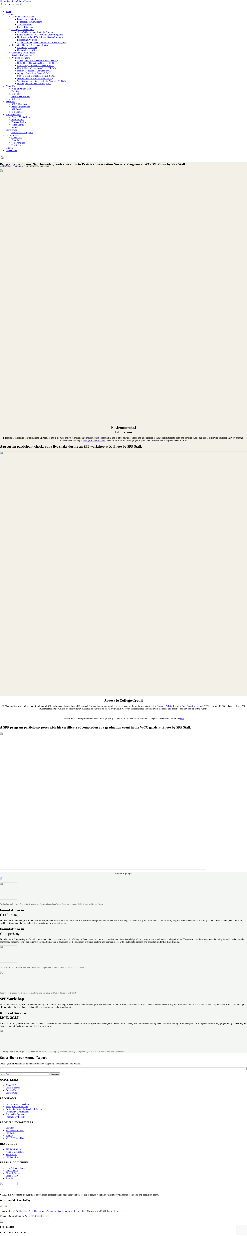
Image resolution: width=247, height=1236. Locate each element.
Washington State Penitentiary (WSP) (34, 83)
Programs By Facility (15, 1117)
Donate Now (14, 4)
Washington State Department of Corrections (66, 1211)
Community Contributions (23, 52)
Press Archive (17, 119)
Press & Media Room (21, 117)
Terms (116, 1211)
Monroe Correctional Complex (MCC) (34, 70)
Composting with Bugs (27, 50)
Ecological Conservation (22, 29)
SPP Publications (19, 104)
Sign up (3, 4)
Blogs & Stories (18, 122)
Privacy (108, 1211)
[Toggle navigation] (1, 7)
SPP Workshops (24, 24)
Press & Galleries (13, 114)
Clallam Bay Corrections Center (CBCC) (35, 65)
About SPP (11, 1085)
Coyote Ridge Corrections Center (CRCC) (36, 68)
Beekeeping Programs (27, 40)
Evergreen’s (162, 706)
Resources (10, 101)
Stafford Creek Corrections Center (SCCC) (36, 76)
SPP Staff (15, 99)
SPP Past (15, 94)
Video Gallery (17, 125)
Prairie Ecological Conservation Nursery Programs (40, 34)
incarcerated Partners (15, 1130)
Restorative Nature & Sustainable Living (29, 45)
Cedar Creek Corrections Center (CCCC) (35, 63)
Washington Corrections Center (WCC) (35, 78)
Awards (14, 127)
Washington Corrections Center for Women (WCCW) (41, 81)
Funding (15, 91)
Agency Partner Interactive (37, 1216)
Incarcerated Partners (20, 96)
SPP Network (12, 130)
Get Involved (12, 135)
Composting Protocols (27, 47)
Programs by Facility (20, 58)
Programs (10, 14)
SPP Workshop (18, 143)
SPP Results (16, 109)
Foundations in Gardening (29, 19)
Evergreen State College (30, 1211)
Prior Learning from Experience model (185, 706)
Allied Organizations (20, 107)
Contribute (16, 140)
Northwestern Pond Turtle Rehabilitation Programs (40, 37)
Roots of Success (25, 27)
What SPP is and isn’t (21, 88)
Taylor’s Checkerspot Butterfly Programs (35, 32)
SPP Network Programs (22, 132)
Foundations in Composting (29, 22)
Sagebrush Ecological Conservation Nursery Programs (41, 42)
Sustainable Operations (21, 55)
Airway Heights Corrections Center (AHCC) (37, 60)
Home (8, 11)
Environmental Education (22, 16)
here (182, 718)
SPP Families (17, 112)
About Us (10, 86)
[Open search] (2, 157)
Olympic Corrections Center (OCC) (33, 73)
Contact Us (16, 137)
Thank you (16, 145)
